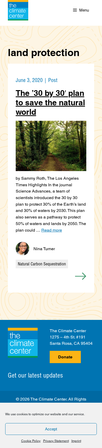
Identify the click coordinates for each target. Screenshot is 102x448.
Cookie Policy (31, 441)
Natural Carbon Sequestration (42, 263)
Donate (65, 356)
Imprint (76, 441)
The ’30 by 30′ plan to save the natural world (50, 102)
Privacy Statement (56, 441)
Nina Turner (44, 248)
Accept (51, 429)
